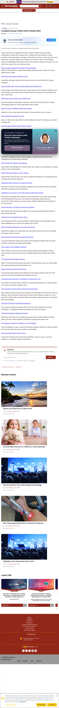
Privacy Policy (29, 628)
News (31, 661)
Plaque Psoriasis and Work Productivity (13, 269)
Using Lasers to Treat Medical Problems (13, 247)
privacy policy (32, 360)
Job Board (29, 623)
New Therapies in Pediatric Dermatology (14, 163)
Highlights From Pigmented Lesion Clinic (14, 217)
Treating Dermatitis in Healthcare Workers (14, 313)
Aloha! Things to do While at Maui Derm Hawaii (16, 108)
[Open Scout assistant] (50, 6)
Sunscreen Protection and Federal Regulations (16, 303)
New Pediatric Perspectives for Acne (12, 116)
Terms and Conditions (29, 626)
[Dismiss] (56, 131)
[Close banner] (57, 2)
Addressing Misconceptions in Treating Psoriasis (16, 183)
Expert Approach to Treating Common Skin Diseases (17, 207)
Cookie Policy (22, 701)
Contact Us (29, 621)
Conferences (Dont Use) (8, 367)
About (29, 617)
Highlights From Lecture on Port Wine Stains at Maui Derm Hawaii (22, 193)
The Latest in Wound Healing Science (13, 259)
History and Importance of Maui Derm (13, 333)
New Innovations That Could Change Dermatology (17, 237)
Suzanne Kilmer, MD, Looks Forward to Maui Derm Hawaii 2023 (21, 86)
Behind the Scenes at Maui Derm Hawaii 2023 (15, 98)
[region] (29, 700)
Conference (9, 23)
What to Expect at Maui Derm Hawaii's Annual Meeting (18, 68)
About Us (25, 661)
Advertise (29, 619)
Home (2, 23)
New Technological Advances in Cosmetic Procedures (18, 227)
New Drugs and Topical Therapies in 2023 (14, 76)
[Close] (56, 696)
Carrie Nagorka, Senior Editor (12, 411)
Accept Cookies (41, 704)
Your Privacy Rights (29, 630)
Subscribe (50, 357)
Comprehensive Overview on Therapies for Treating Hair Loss (20, 279)
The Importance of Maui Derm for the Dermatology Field (19, 289)
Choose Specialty (28, 10)
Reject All (52, 704)
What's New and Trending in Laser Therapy (15, 173)
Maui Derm (19, 367)
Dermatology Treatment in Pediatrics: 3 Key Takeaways (18, 323)
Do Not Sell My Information (29, 624)
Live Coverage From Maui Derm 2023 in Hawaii (16, 126)
